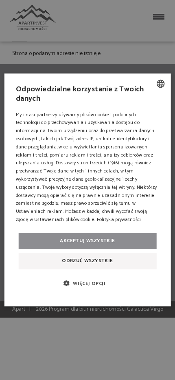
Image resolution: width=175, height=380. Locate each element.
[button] (87, 283)
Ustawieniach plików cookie (64, 219)
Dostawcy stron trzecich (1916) (87, 163)
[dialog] (87, 189)
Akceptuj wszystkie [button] (87, 241)
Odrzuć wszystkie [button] (87, 261)
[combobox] (160, 84)
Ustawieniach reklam (39, 211)
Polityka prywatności (119, 219)
